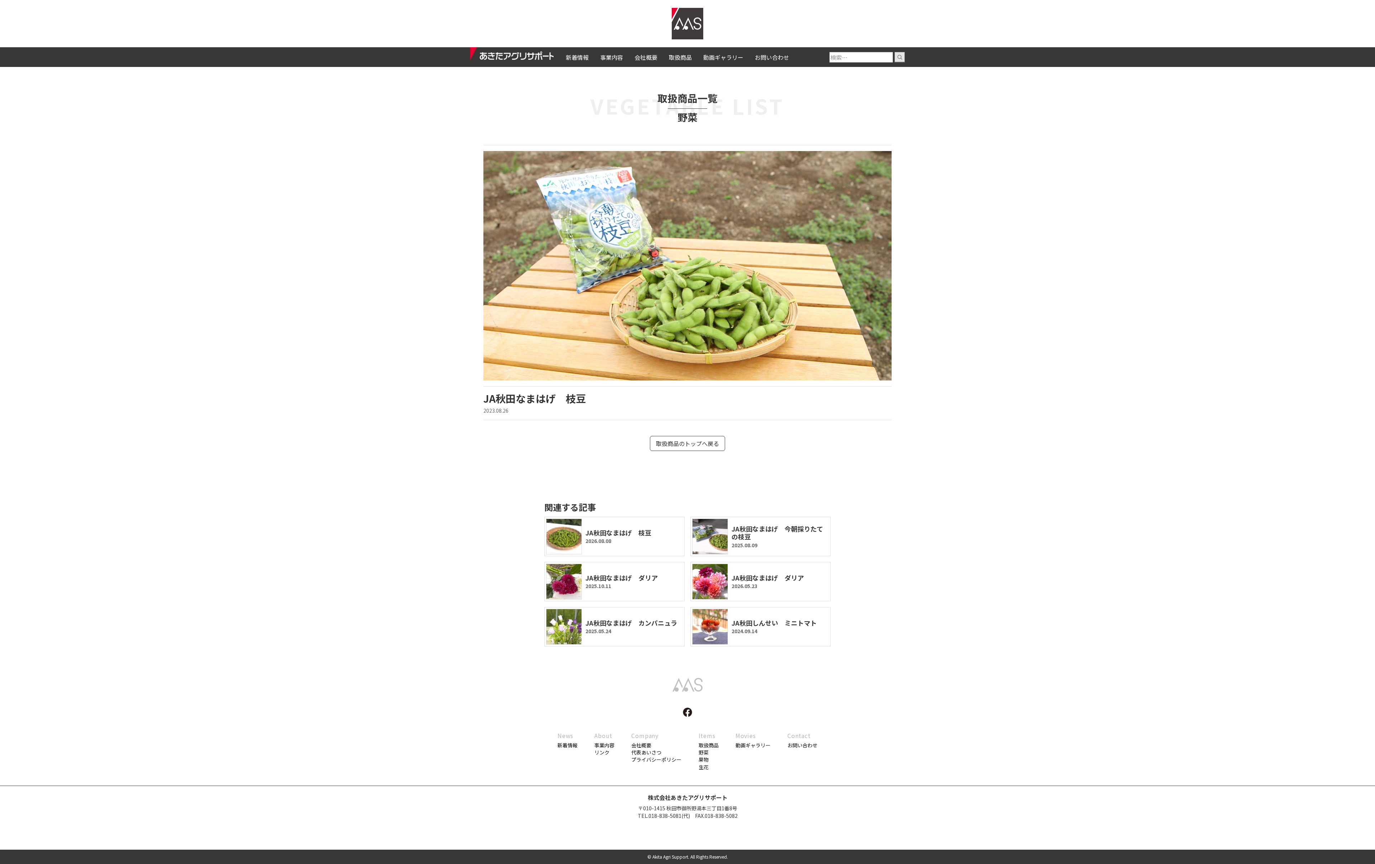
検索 (899, 57)
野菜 (704, 752)
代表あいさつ (646, 752)
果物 (704, 759)
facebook (687, 712)
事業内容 (611, 57)
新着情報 (577, 57)
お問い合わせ (772, 57)
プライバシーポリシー (656, 759)
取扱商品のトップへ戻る (687, 443)
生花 (704, 767)
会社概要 (646, 57)
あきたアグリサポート (518, 55)
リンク (601, 752)
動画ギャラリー (723, 57)
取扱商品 (680, 57)
